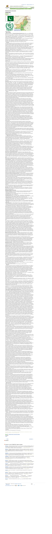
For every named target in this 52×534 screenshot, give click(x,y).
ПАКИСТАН (6, 453)
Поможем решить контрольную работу (14, 434)
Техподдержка (15, 483)
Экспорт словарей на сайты (8, 485)
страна (6, 436)
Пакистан (6, 460)
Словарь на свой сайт (29, 4)
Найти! (32, 7)
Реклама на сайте (19, 483)
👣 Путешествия (7, 484)
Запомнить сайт (24, 4)
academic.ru (7, 8)
